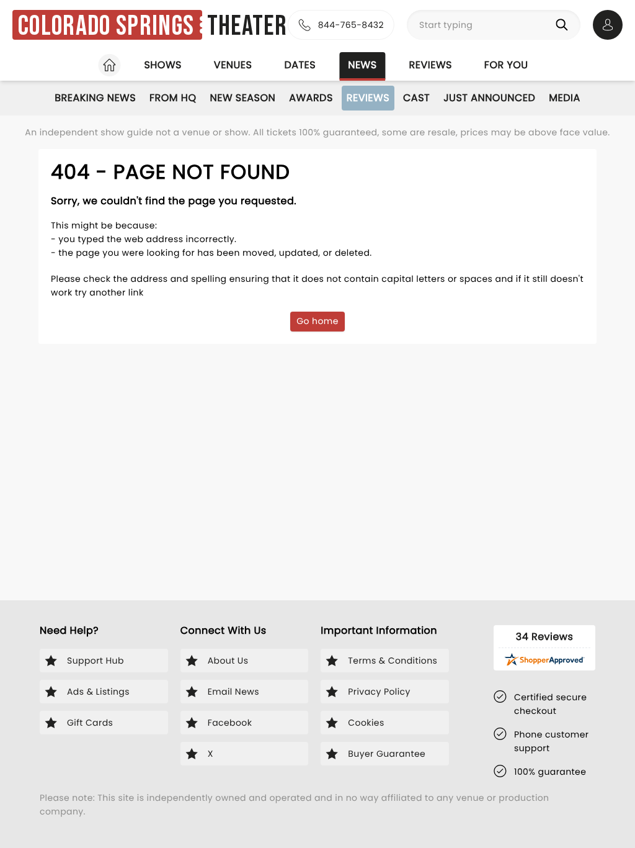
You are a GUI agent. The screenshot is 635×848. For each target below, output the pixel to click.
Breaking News (95, 98)
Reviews (430, 65)
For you (506, 65)
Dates (300, 65)
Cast (416, 98)
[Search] (564, 24)
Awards (311, 98)
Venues (233, 65)
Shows (162, 65)
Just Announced (489, 98)
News (362, 65)
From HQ (172, 98)
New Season (243, 98)
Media (564, 98)
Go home (317, 321)
